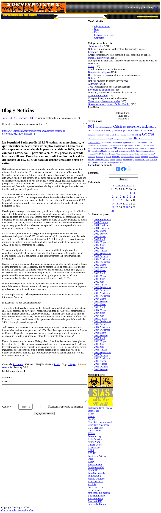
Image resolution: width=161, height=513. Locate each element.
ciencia (96, 148)
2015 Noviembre (102, 358)
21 (127, 203)
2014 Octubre (101, 324)
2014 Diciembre (102, 329)
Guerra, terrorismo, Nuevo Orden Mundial (109, 104)
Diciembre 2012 (124, 185)
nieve (130, 148)
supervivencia (128, 130)
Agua (110, 148)
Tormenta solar (95, 46)
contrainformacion (127, 154)
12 (120, 200)
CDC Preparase (95, 427)
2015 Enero (100, 332)
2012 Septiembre (102, 253)
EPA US (92, 453)
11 (116, 200)
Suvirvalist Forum (97, 504)
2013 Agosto (100, 284)
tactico (109, 142)
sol (91, 126)
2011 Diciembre (102, 228)
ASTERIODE (99, 154)
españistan (91, 157)
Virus (118, 154)
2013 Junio (99, 279)
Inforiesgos (93, 410)
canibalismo (92, 145)
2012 (12, 118)
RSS (155, 7)
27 (124, 207)
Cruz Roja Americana (98, 425)
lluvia (132, 157)
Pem (130, 139)
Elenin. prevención (100, 139)
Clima (91, 66)
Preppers (144, 156)
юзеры (110, 162)
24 (112, 207)
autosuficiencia (100, 127)
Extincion (108, 154)
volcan (106, 135)
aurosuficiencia (124, 151)
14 (127, 200)
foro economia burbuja (99, 492)
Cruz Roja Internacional (100, 422)
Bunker (91, 130)
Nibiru (97, 159)
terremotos (106, 130)
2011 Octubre (101, 222)
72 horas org (94, 447)
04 (31, 118)
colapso (71, 364)
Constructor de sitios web (13, 510)
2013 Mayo (100, 276)
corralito (95, 162)
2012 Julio (99, 247)
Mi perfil (14, 15)
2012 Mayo (100, 242)
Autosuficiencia (96, 84)
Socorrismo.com (96, 487)
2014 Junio (99, 313)
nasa (113, 154)
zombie (109, 127)
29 (130, 207)
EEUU (153, 154)
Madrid (91, 416)
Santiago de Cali (96, 467)
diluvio (139, 145)
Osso (90, 459)
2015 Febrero (101, 335)
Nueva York (94, 442)
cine (125, 148)
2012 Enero (100, 230)
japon (126, 135)
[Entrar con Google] (128, 168)
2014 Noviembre (102, 327)
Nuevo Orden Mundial (99, 151)
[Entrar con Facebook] (123, 169)
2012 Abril (99, 239)
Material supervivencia (99, 57)
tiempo (90, 148)
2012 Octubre (101, 256)
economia (7, 367)
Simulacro (142, 148)
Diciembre (22, 118)
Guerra (148, 134)
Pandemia (116, 156)
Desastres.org (94, 436)
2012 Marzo (100, 236)
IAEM (91, 413)
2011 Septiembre (102, 219)
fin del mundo (146, 142)
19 (120, 203)
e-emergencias (95, 490)
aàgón (132, 151)
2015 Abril (99, 338)
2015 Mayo (100, 341)
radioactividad (145, 154)
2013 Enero (100, 264)
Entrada (7, 18)
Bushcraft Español (97, 495)
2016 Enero (100, 361)
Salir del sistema (29, 15)
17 (112, 203)
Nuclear (144, 130)
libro (147, 159)
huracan (121, 148)
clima (136, 138)
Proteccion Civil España (100, 408)
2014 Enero (100, 298)
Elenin (137, 130)
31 (112, 211)
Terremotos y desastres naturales (104, 101)
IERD (91, 461)
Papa (89, 162)
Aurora (143, 139)
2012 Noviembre (102, 259)
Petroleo (135, 148)
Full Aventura (94, 475)
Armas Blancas (95, 481)
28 (127, 207)
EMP (105, 162)
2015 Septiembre (102, 352)
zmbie (101, 162)
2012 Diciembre (102, 262)
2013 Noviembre (102, 293)
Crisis (117, 126)
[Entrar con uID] (118, 169)
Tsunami (134, 134)
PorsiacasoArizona (97, 456)
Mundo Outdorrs (96, 478)
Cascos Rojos (94, 430)
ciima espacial (140, 159)
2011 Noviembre (102, 225)
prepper (116, 162)
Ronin (57, 364)
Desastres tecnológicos (99, 72)
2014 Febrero (101, 301)
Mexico (104, 142)
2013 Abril (99, 273)
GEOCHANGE (96, 470)
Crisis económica (142, 151)
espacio (112, 159)
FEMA (97, 130)
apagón (110, 139)
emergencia (103, 148)
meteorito (126, 159)
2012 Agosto (100, 250)
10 (112, 200)
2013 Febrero (101, 267)
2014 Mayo (100, 310)
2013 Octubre (101, 290)
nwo (151, 159)
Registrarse (43, 15)
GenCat (92, 419)
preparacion (125, 157)
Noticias (92, 78)
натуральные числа (121, 139)
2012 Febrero (101, 233)
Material (153, 127)
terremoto (94, 142)
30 (134, 207)
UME (155, 159)
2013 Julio (99, 281)
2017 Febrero (101, 369)
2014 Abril (99, 307)
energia (130, 145)
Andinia (92, 484)
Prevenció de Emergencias (101, 89)
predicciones (114, 135)
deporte (108, 157)
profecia (116, 145)
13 (124, 200)
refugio (122, 162)
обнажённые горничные (122, 142)
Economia (18, 364)
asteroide (119, 159)
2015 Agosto (100, 349)
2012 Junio (99, 245)
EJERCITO (136, 142)
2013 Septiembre (102, 287)
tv (104, 157)
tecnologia (123, 145)
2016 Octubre (101, 366)
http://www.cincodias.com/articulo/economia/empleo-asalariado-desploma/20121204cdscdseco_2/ (34, 132)
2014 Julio (99, 315)
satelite (90, 139)
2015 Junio (99, 344)
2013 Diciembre (102, 296)
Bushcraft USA (95, 498)
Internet (91, 154)
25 (116, 207)
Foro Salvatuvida (96, 473)
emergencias (141, 126)
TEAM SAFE (95, 464)
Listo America (95, 439)
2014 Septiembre (102, 321)
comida (137, 157)
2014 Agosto (100, 318)
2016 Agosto (100, 363)
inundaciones (102, 145)
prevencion (116, 130)
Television (99, 157)
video (122, 135)
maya (132, 159)
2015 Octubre (101, 355)
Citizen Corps (95, 444)
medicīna (91, 159)
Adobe (109, 145)
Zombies (146, 145)
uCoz (31, 510)
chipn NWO (104, 159)
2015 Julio (99, 346)
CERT (91, 450)
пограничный (113, 151)
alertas (137, 154)
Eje (140, 135)
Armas (152, 145)
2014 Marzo (100, 304)
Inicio (5, 15)
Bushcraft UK (95, 501)
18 (116, 203)
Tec (135, 145)
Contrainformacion (97, 95)
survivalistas (153, 157)
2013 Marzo (100, 270)
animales (149, 139)
